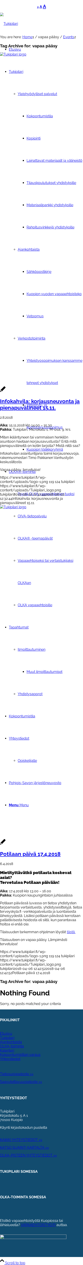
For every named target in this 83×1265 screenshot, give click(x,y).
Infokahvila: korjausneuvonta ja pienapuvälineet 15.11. (40, 404)
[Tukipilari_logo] (9, 24)
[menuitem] (55, 416)
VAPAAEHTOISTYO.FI (38, 1225)
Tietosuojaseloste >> (16, 1074)
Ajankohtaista (11, 1042)
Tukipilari (7, 1038)
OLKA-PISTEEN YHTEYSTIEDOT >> (28, 1155)
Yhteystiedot (10, 1059)
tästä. (71, 932)
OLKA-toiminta (12, 1046)
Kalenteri (7, 1050)
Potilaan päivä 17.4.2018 (30, 854)
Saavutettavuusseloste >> (21, 1082)
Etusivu (6, 1033)
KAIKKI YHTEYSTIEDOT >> (21, 1140)
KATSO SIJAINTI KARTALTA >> (24, 1147)
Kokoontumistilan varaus (20, 1055)
